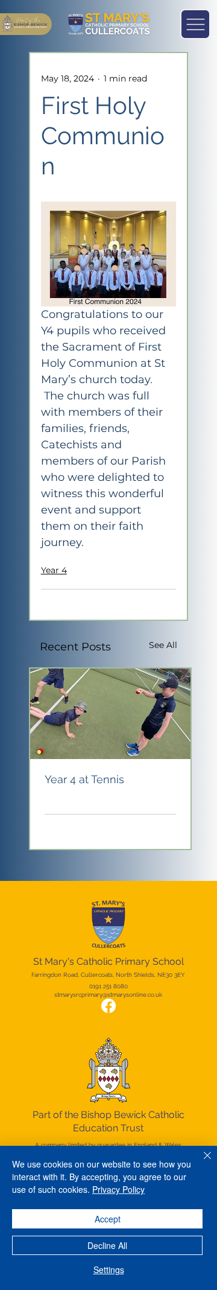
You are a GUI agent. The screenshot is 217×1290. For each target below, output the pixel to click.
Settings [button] (108, 1269)
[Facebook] (108, 1006)
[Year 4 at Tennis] (110, 714)
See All (163, 645)
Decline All (107, 1245)
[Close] (200, 1162)
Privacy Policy (118, 1189)
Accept (108, 1219)
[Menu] (195, 24)
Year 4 (54, 570)
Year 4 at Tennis (84, 779)
